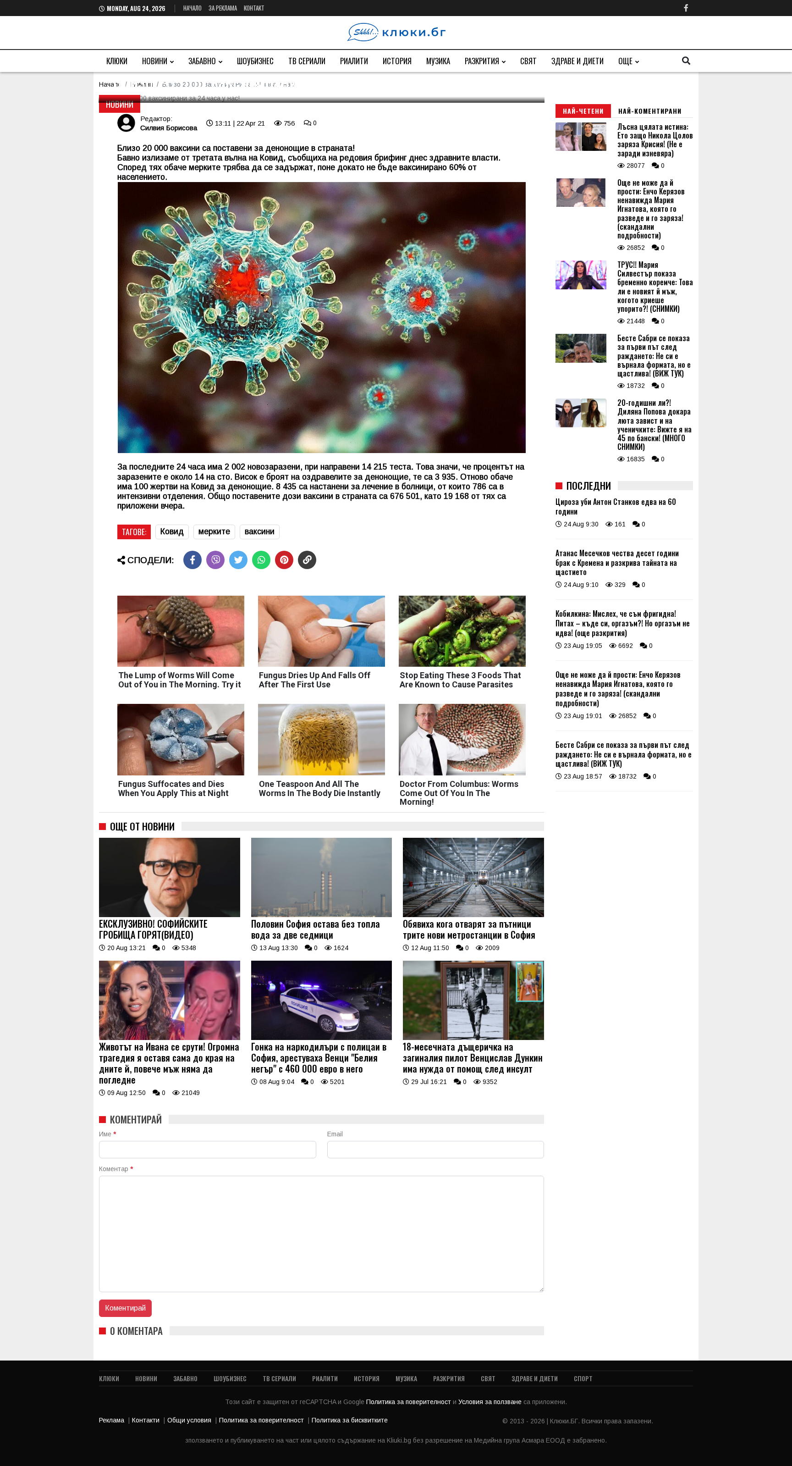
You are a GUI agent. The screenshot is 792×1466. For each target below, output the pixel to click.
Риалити (354, 60)
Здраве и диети (577, 60)
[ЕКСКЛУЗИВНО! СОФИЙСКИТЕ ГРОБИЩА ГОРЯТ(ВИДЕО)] (169, 914)
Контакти (146, 1420)
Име (107, 1134)
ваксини (260, 531)
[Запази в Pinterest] (284, 560)
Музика (438, 60)
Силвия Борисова (168, 127)
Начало (192, 7)
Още (625, 60)
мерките (214, 531)
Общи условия (189, 1420)
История (397, 60)
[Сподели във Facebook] (192, 560)
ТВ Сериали (306, 60)
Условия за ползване (490, 1401)
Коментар (116, 1169)
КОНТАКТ (254, 7)
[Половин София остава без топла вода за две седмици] (321, 914)
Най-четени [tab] (583, 111)
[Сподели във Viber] (215, 560)
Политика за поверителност (409, 1401)
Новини (154, 60)
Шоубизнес (255, 60)
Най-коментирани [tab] (650, 111)
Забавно (202, 60)
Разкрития (482, 60)
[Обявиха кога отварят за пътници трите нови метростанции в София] (473, 914)
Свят (528, 60)
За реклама (223, 7)
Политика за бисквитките (350, 1420)
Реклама (111, 1420)
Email (335, 1134)
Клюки (116, 60)
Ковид (172, 531)
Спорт (583, 1378)
